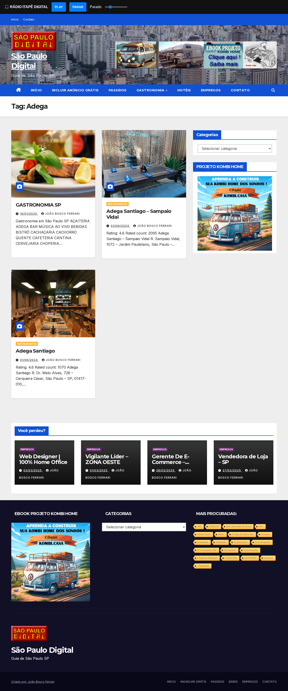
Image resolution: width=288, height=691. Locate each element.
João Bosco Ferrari (62, 213)
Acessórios (202, 542)
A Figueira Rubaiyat (207, 558)
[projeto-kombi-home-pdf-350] (235, 213)
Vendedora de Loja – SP (243, 459)
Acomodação (241, 542)
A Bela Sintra (204, 534)
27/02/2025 (232, 470)
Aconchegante (262, 542)
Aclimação (221, 542)
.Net (199, 526)
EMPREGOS (211, 90)
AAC (261, 526)
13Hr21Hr (214, 526)
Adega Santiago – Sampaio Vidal (138, 214)
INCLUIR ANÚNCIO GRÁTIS (75, 90)
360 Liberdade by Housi (238, 526)
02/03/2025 (33, 470)
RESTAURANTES (117, 204)
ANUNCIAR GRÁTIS (193, 681)
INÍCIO (36, 90)
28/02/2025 (166, 470)
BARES (233, 681)
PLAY (59, 7)
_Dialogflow (203, 566)
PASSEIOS (118, 90)
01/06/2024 (29, 360)
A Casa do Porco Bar (243, 534)
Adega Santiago (35, 351)
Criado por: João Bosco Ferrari (32, 681)
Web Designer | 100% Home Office (43, 459)
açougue (268, 558)
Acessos (265, 534)
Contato (28, 19)
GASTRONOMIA (151, 90)
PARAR (77, 7)
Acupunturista (250, 550)
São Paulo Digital (42, 650)
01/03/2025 (99, 470)
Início (15, 19)
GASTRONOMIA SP (38, 205)
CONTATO (240, 90)
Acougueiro (230, 550)
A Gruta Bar (231, 558)
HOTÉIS (184, 90)
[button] (273, 90)
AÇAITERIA (250, 558)
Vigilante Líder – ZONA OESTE (107, 459)
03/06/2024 (120, 225)
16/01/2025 (29, 213)
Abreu (221, 534)
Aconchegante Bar (207, 550)
